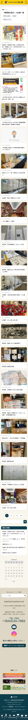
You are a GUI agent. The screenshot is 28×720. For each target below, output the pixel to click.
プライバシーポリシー (20, 706)
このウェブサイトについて (14, 704)
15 (19, 570)
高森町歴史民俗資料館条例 (17, 700)
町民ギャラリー (7, 19)
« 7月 (13, 581)
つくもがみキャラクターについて (14, 702)
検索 (25, 521)
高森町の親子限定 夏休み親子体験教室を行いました (13, 548)
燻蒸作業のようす (7, 544)
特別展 (14, 16)
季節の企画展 (7, 16)
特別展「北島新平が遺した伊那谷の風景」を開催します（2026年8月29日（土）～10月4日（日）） (13, 533)
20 (14, 573)
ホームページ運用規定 (7, 706)
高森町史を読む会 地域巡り (9, 552)
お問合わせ (6, 700)
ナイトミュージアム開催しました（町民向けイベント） (13, 540)
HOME (14, 697)
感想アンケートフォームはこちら (14, 645)
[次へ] (21, 515)
